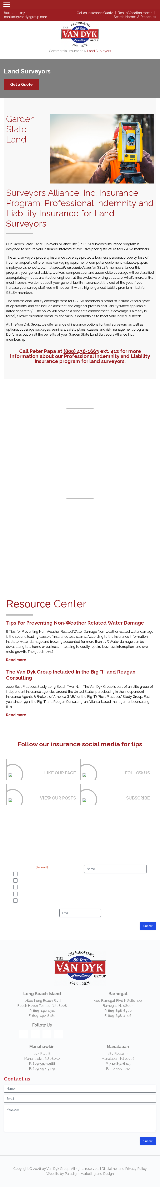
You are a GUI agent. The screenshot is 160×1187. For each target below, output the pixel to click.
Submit (147, 926)
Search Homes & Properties (135, 17)
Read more (16, 660)
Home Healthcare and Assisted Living (91, 556)
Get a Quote (21, 84)
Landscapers (69, 516)
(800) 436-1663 (81, 351)
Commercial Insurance (66, 51)
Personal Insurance (32, 894)
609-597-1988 (43, 1064)
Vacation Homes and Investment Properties (49, 887)
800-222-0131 (15, 13)
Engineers (138, 516)
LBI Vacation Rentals (33, 873)
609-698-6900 (120, 1011)
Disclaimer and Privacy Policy (124, 1169)
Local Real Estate (31, 880)
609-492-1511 (44, 1011)
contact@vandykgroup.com (25, 17)
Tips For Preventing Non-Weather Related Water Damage (75, 623)
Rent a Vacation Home (135, 13)
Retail (91, 516)
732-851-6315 (119, 1064)
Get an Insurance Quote (95, 13)
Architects (22, 546)
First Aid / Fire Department (114, 551)
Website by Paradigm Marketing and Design (80, 1174)
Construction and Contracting (22, 521)
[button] (8, 4)
